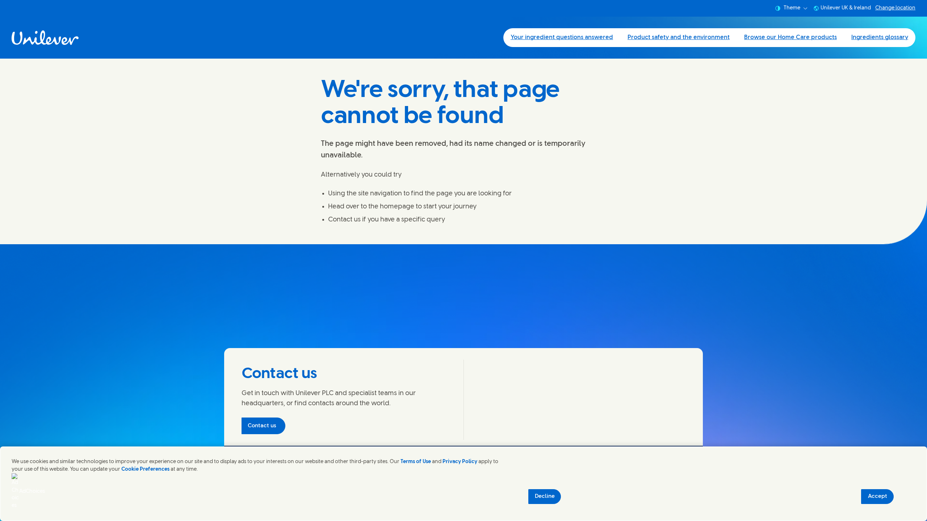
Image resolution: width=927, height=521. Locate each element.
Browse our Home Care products (790, 37)
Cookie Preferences (145, 469)
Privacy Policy (459, 462)
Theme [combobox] (792, 8)
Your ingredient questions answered (562, 37)
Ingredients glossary (879, 37)
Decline (545, 496)
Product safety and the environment (679, 37)
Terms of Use (415, 462)
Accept (877, 496)
